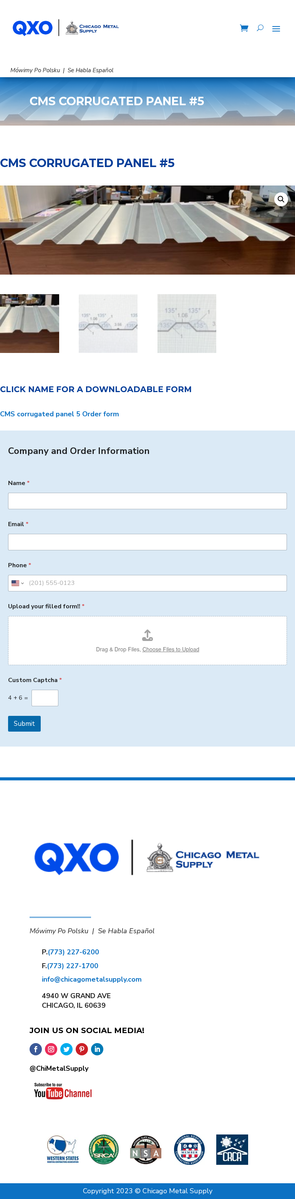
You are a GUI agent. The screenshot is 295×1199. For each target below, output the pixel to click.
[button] (281, 199)
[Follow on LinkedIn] (97, 1049)
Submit (24, 723)
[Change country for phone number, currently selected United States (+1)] (17, 583)
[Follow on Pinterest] (82, 1049)
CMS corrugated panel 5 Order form (59, 414)
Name (19, 483)
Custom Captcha (35, 680)
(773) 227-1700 (72, 965)
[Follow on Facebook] (36, 1049)
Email (18, 524)
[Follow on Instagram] (51, 1049)
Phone (19, 565)
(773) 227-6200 (73, 952)
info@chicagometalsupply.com (92, 979)
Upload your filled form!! (46, 606)
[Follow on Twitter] (66, 1049)
